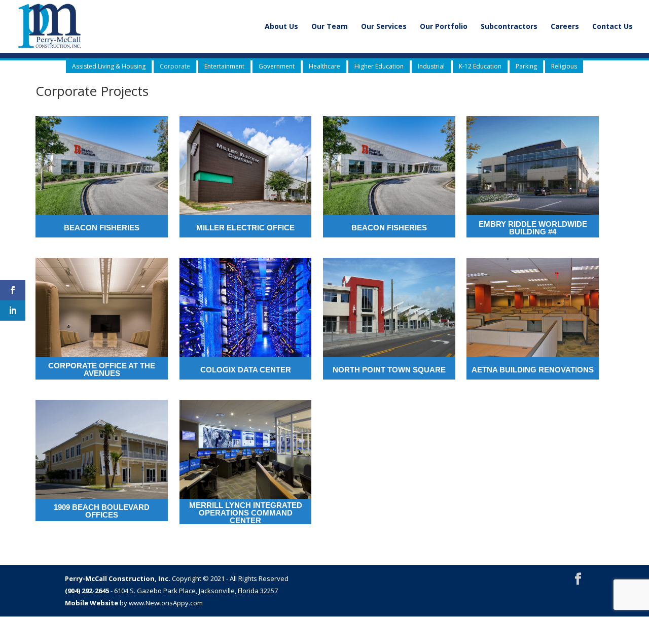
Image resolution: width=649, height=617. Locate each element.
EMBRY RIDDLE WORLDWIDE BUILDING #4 (533, 227)
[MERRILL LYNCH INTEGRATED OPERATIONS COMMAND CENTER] (245, 449)
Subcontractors (509, 27)
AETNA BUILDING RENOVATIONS (533, 369)
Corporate (175, 66)
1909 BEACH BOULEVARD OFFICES (102, 511)
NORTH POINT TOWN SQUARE (389, 369)
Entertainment (224, 66)
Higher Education (379, 66)
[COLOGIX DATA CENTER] (245, 307)
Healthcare (324, 66)
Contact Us (612, 27)
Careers (565, 27)
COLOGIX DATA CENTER (245, 369)
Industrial (431, 66)
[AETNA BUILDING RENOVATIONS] (532, 307)
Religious (564, 66)
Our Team (329, 27)
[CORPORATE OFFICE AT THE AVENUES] (101, 307)
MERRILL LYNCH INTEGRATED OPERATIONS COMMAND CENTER (245, 512)
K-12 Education (480, 66)
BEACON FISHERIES (101, 227)
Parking (526, 66)
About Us (281, 27)
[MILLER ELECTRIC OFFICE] (245, 165)
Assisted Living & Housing (109, 66)
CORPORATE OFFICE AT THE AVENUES (101, 369)
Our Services (384, 27)
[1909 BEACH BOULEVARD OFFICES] (101, 449)
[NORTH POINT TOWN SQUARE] (389, 307)
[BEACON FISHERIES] (101, 165)
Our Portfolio (443, 27)
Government (277, 66)
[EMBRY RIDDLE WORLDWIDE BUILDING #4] (532, 165)
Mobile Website (91, 602)
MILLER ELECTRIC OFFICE (245, 227)
